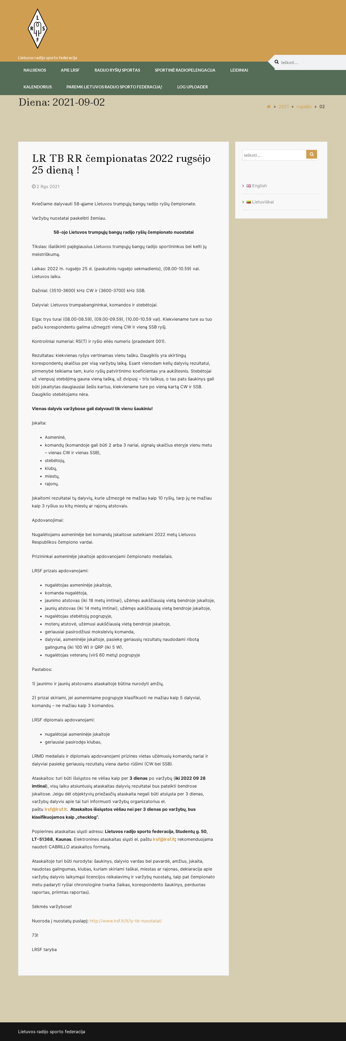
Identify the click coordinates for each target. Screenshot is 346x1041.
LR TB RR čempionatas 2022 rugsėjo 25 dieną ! (121, 164)
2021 (284, 106)
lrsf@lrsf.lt (164, 839)
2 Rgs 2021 (47, 186)
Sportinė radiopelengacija (185, 70)
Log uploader (192, 86)
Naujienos (35, 70)
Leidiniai (239, 70)
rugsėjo (304, 106)
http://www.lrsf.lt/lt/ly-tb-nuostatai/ (126, 920)
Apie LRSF (70, 70)
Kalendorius (38, 86)
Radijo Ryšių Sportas (117, 70)
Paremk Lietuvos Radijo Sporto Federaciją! (114, 86)
